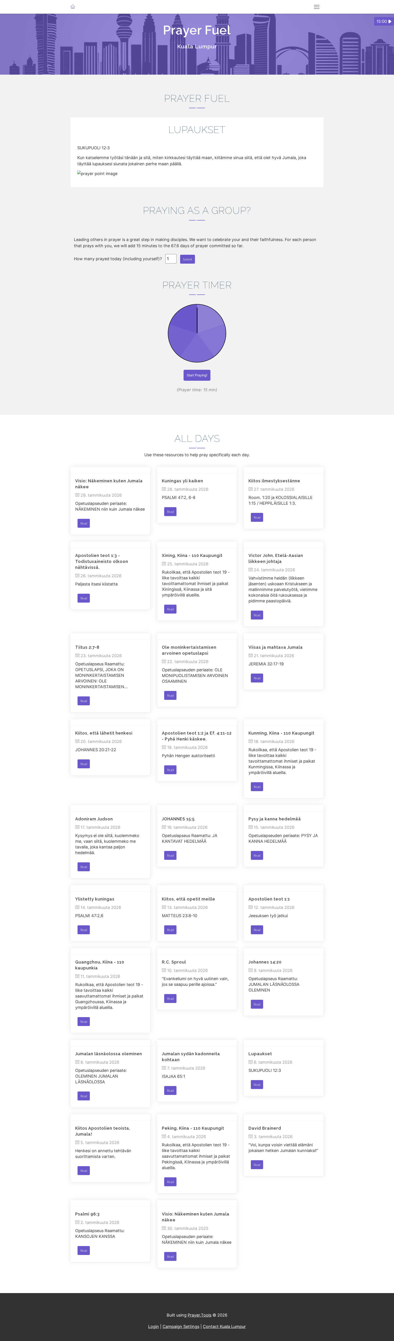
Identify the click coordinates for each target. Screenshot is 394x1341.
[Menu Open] (317, 7)
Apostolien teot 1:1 (269, 899)
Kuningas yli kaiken (182, 480)
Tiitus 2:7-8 (87, 647)
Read (83, 523)
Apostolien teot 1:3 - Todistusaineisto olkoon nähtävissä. (101, 561)
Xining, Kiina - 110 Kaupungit (192, 555)
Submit (187, 259)
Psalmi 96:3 (87, 1214)
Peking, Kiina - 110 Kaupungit (193, 1128)
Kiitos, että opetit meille (188, 899)
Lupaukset (260, 1053)
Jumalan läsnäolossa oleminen (108, 1053)
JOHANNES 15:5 (178, 818)
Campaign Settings (181, 1326)
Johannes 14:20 (265, 962)
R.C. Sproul (174, 962)
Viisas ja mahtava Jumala (276, 647)
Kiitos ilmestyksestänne (274, 480)
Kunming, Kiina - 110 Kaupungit (281, 733)
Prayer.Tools (199, 1315)
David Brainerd (265, 1128)
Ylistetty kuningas (94, 899)
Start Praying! (197, 375)
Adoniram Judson (94, 818)
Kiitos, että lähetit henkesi (103, 733)
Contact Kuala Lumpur (224, 1326)
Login (153, 1326)
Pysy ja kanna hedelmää (275, 818)
